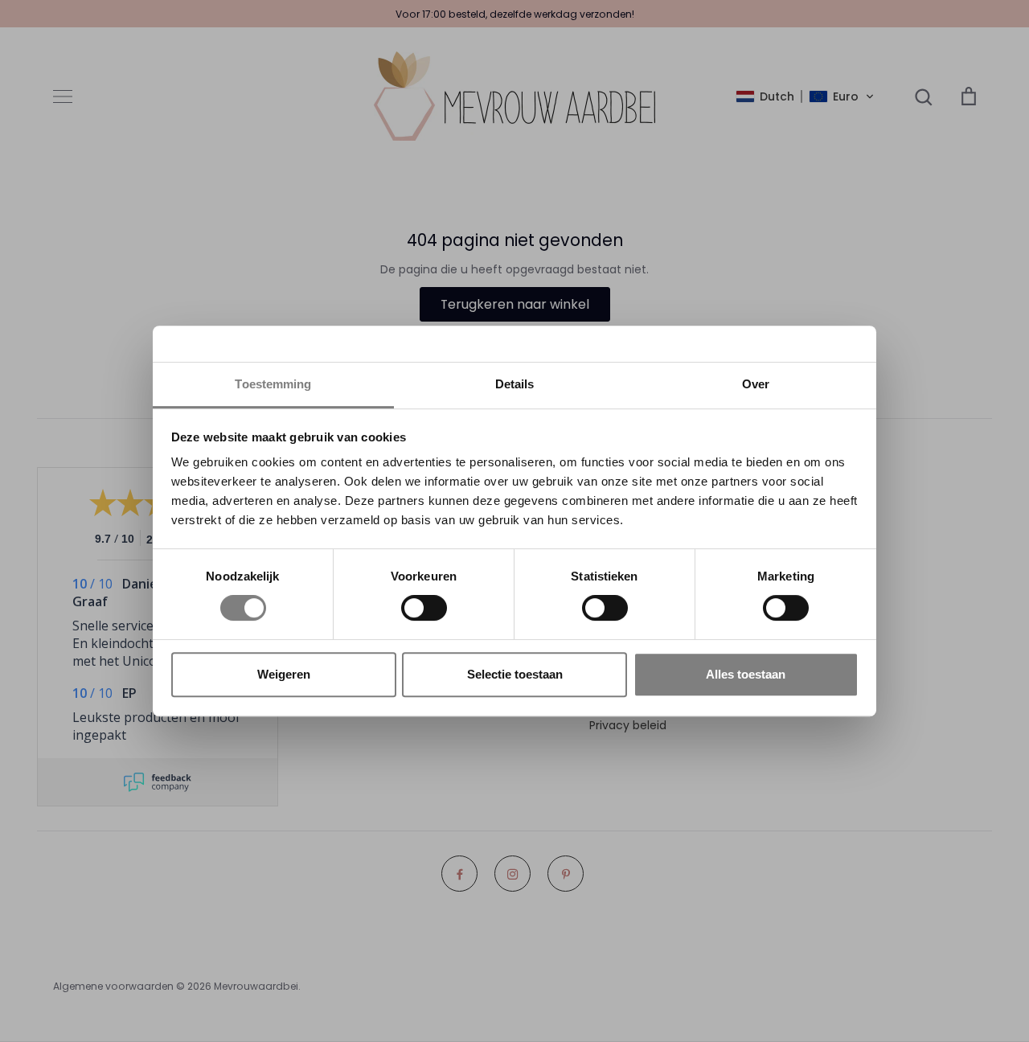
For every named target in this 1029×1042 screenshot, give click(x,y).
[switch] (424, 608)
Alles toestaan (745, 674)
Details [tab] (515, 384)
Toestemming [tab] (273, 384)
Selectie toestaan (515, 674)
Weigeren (283, 674)
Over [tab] (755, 384)
